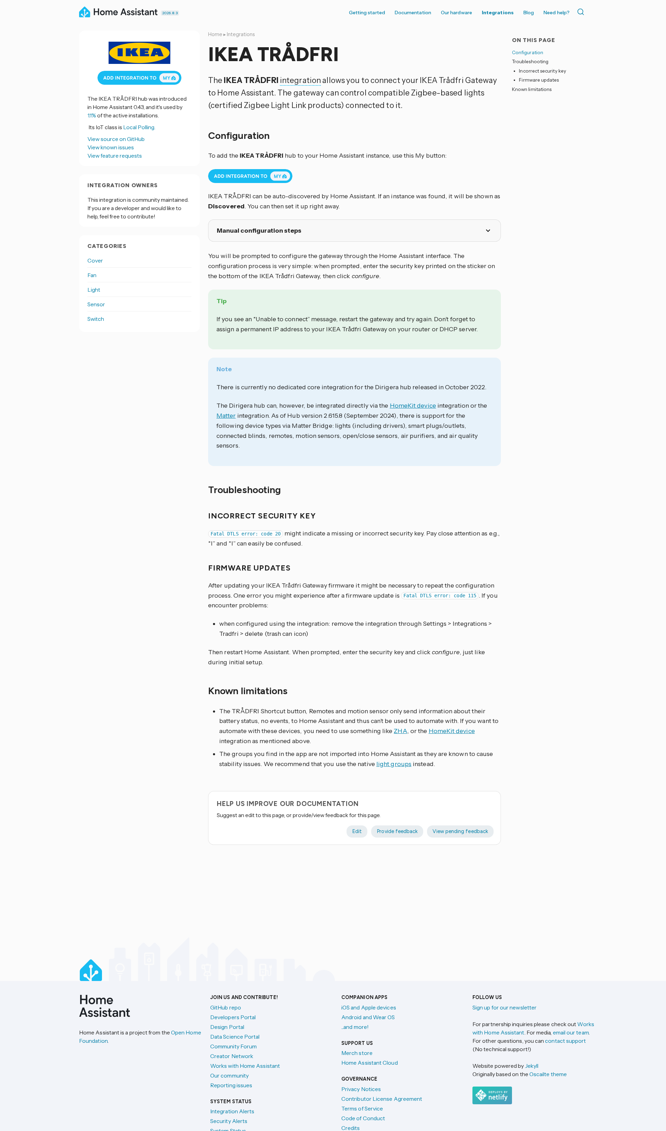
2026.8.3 (170, 13)
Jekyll (531, 1065)
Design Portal (227, 1026)
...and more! (355, 1026)
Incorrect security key (542, 71)
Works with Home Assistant (245, 1065)
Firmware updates (539, 80)
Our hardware (456, 12)
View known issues (110, 147)
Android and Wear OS (368, 1017)
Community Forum (233, 1046)
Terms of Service (362, 1108)
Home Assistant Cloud (369, 1062)
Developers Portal (233, 1017)
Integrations (498, 12)
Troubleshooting (530, 61)
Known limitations (532, 89)
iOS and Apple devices (368, 1007)
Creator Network (231, 1056)
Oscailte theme (548, 1074)
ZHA (400, 731)
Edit (357, 831)
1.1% (91, 115)
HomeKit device (413, 405)
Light (93, 289)
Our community (229, 1075)
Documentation (413, 12)
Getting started (367, 12)
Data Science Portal (235, 1036)
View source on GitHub (116, 138)
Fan (91, 275)
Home (215, 34)
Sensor (96, 304)
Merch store (357, 1052)
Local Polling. (139, 127)
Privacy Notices (361, 1089)
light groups (393, 764)
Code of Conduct (363, 1118)
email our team (571, 1032)
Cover (95, 260)
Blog (528, 12)
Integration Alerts (232, 1111)
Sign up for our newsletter (504, 1007)
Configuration (527, 52)
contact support (565, 1040)
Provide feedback (397, 831)
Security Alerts (228, 1120)
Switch (95, 318)
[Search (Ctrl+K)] (582, 12)
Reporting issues (231, 1085)
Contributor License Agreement (381, 1098)
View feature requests (114, 155)
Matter (226, 415)
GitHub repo (225, 1007)
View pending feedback (460, 831)
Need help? (557, 12)
